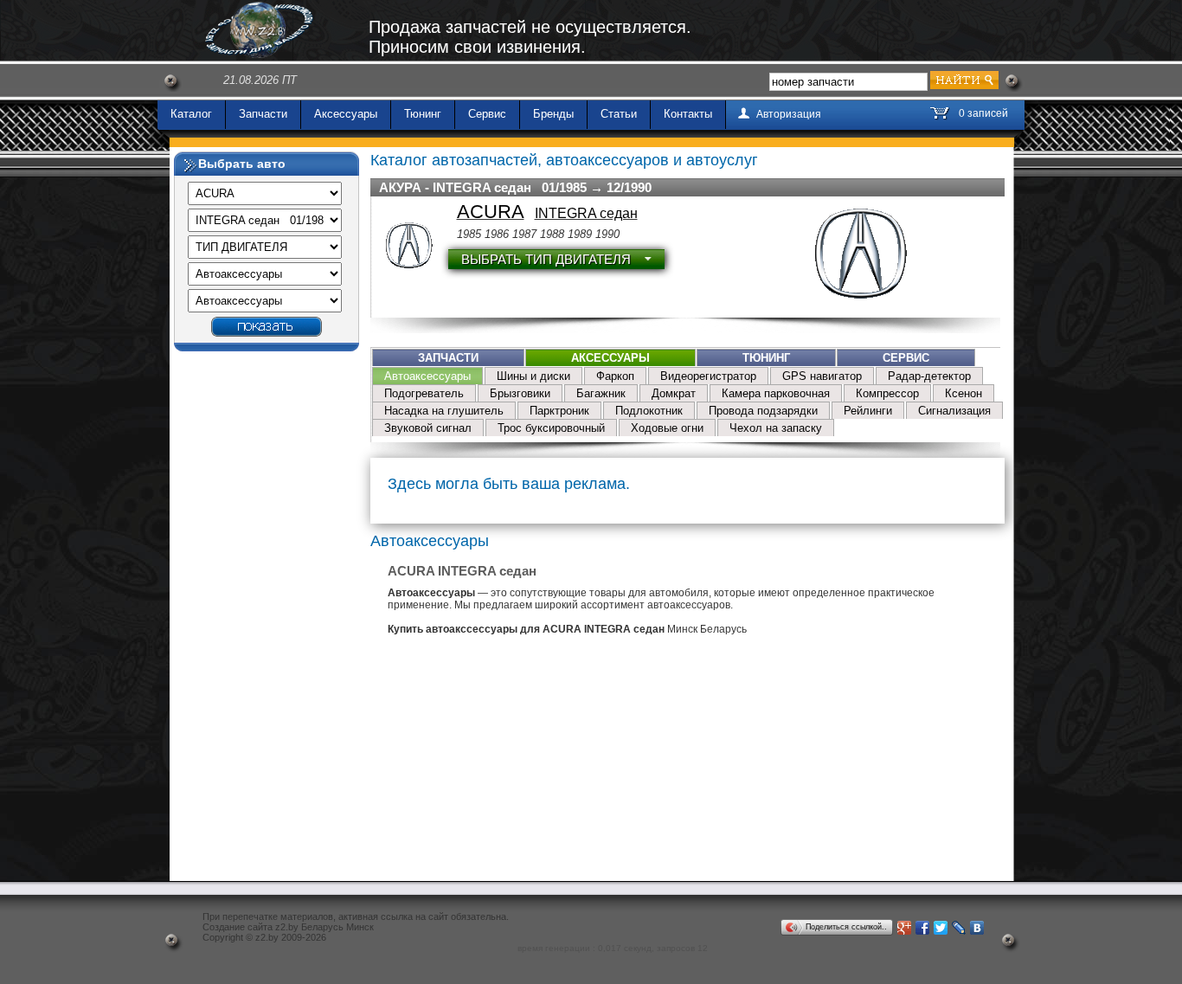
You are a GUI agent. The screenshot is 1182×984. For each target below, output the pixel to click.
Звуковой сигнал (428, 427)
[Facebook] (923, 927)
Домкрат (674, 393)
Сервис (487, 113)
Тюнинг (422, 113)
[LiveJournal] (959, 927)
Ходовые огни (667, 427)
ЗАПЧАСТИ (448, 357)
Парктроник (559, 410)
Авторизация (788, 114)
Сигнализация (954, 410)
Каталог (191, 113)
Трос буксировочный (551, 427)
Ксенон (963, 393)
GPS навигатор (822, 376)
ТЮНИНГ (766, 357)
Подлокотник (649, 410)
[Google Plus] (905, 927)
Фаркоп (615, 376)
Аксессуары (345, 113)
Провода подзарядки (763, 410)
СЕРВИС (906, 357)
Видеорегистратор (708, 376)
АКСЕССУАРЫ (610, 357)
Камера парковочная (776, 393)
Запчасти (263, 113)
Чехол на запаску (775, 427)
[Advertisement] (266, 618)
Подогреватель (424, 393)
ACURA (490, 211)
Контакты (688, 113)
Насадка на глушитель (444, 410)
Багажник (601, 393)
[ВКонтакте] (977, 927)
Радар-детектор (929, 376)
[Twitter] (941, 927)
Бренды (553, 113)
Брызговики (520, 393)
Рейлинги (868, 410)
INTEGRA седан (586, 213)
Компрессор (887, 393)
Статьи (619, 113)
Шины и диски (533, 376)
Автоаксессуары (427, 376)
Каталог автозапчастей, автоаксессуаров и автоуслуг (564, 160)
